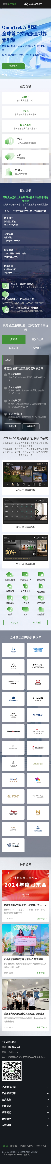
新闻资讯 (6, 1106)
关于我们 (6, 1112)
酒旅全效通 (37, 339)
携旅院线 (37, 348)
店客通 (13, 339)
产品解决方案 (9, 1087)
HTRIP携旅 (41, 1146)
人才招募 (6, 1125)
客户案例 (6, 1099)
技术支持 (28, 1154)
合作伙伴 (6, 1119)
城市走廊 (13, 348)
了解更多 (13, 66)
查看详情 (31, 426)
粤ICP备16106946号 (13, 1154)
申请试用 (13, 426)
